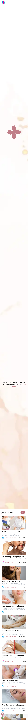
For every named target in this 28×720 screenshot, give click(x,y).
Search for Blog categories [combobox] (8, 512)
